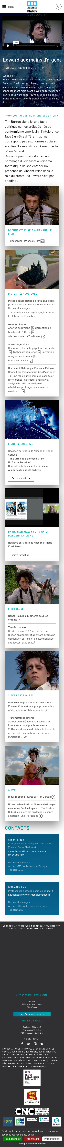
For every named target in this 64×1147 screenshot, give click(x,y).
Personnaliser (52, 1138)
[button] (8, 6)
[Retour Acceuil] (32, 6)
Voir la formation (20, 554)
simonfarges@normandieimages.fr (28, 850)
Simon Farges (16, 839)
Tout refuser (32, 1138)
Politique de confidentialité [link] (32, 1143)
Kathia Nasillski (17, 886)
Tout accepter (13, 1138)
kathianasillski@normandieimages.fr (29, 894)
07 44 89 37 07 (16, 854)
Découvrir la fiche (21, 478)
